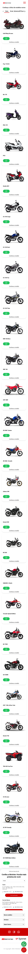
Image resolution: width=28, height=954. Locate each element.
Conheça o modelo (14, 42)
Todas (6, 11)
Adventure (16, 11)
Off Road (21, 11)
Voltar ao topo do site (14, 871)
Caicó (14, 880)
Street (11, 11)
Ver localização (14, 895)
